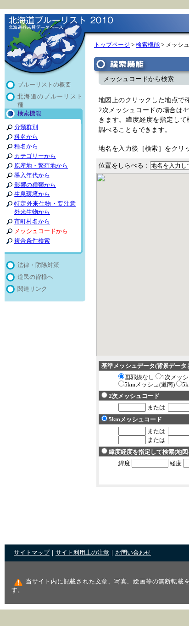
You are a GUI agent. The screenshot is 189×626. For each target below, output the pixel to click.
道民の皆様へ (35, 277)
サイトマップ (32, 553)
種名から (26, 146)
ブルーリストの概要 (44, 85)
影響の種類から (35, 185)
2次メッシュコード (134, 395)
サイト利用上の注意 (82, 553)
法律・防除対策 (38, 265)
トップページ (112, 45)
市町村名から (32, 221)
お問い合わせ (133, 553)
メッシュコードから (41, 231)
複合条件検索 (32, 241)
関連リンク (32, 289)
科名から (26, 137)
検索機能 (29, 113)
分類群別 (26, 127)
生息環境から (32, 194)
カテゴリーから (35, 156)
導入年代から (32, 175)
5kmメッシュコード (135, 419)
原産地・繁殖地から (41, 166)
